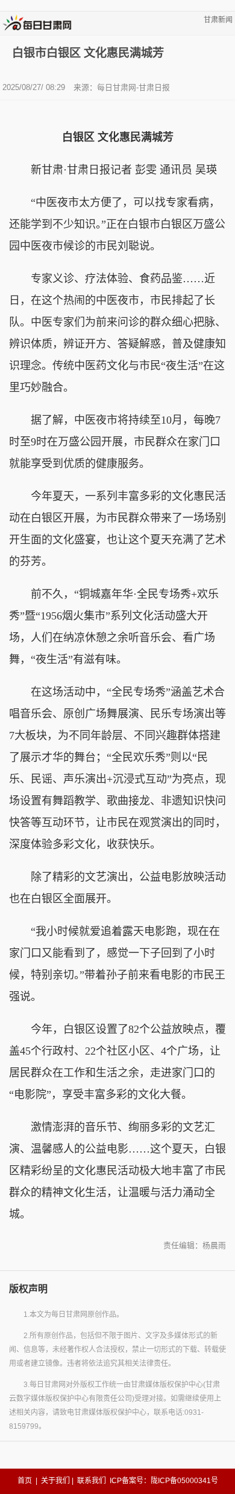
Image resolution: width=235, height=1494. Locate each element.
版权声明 (28, 1289)
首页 (24, 1480)
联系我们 (91, 1480)
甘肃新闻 (218, 20)
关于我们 (55, 1480)
